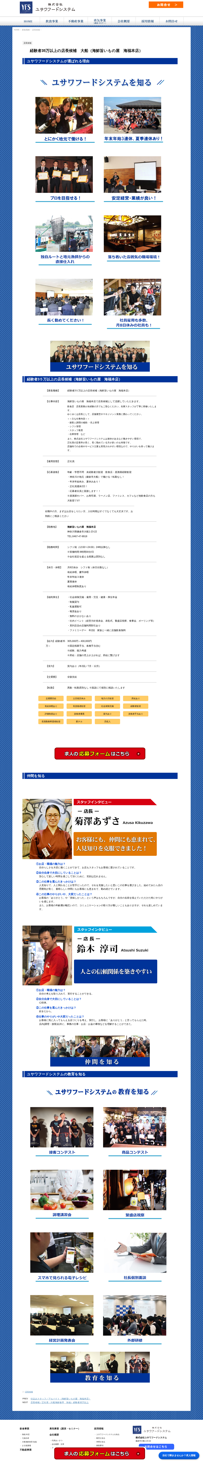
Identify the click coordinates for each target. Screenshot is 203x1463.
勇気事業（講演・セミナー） (64, 1428)
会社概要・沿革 (58, 1444)
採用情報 (99, 1428)
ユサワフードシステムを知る (107, 1434)
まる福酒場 (26, 1446)
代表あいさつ (57, 1440)
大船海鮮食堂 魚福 (29, 1442)
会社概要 (54, 1434)
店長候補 (29, 1392)
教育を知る (100, 1438)
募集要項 (99, 1446)
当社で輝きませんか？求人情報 (179, 1455)
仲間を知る (100, 1442)
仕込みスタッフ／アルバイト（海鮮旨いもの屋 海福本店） (61, 1398)
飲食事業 (24, 1428)
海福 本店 (26, 1434)
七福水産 (25, 1438)
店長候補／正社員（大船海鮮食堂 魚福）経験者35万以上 (60, 1402)
